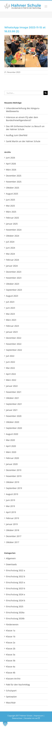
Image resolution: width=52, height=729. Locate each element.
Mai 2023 (10, 313)
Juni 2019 (10, 500)
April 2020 (11, 446)
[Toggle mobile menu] (46, 6)
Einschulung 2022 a (15, 570)
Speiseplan (11, 696)
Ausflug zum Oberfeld (16, 135)
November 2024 (13, 229)
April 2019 (11, 512)
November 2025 (13, 181)
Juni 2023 (10, 307)
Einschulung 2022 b (15, 576)
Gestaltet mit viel (31, 718)
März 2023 (11, 319)
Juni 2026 (10, 157)
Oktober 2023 (12, 283)
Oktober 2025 (12, 187)
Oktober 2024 (12, 235)
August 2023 (12, 295)
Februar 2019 (12, 518)
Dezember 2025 (13, 175)
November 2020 (13, 416)
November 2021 (13, 392)
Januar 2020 (12, 464)
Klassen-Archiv (13, 678)
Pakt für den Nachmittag (18, 684)
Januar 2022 (12, 386)
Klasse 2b (10, 648)
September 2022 (14, 350)
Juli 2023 (10, 301)
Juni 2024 (10, 247)
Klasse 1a (10, 630)
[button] (5, 724)
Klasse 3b (10, 660)
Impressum (38, 715)
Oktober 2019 (12, 482)
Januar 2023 (12, 332)
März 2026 (11, 169)
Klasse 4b (10, 672)
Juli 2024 (10, 241)
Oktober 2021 (12, 398)
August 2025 (12, 193)
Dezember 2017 (13, 536)
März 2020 (11, 452)
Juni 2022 (10, 362)
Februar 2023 (12, 326)
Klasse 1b (10, 636)
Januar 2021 (12, 410)
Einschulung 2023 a (15, 582)
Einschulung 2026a (15, 612)
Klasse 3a (10, 654)
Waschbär (11, 702)
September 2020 (14, 428)
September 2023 (14, 289)
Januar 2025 (12, 223)
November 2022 (13, 344)
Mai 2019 (10, 506)
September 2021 (14, 404)
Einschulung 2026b (15, 618)
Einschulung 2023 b (15, 588)
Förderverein (12, 624)
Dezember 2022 (13, 338)
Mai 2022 (10, 368)
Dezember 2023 (13, 271)
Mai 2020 (10, 440)
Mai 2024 (10, 253)
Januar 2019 (12, 524)
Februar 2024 (12, 259)
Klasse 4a (10, 666)
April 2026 (11, 163)
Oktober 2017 (12, 542)
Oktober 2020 (12, 422)
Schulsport (11, 690)
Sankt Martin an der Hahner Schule (23, 141)
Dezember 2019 (13, 470)
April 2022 (11, 374)
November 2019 (13, 476)
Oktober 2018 (12, 530)
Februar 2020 (12, 458)
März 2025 (11, 211)
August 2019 (12, 494)
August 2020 (12, 434)
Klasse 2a (10, 642)
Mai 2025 (10, 205)
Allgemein (11, 558)
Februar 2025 (12, 217)
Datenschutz (17, 718)
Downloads (11, 564)
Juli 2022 (10, 356)
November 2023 (13, 277)
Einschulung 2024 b (15, 600)
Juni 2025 (10, 199)
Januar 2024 (12, 265)
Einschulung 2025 (14, 606)
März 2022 (11, 380)
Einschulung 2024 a (15, 594)
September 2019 (14, 488)
